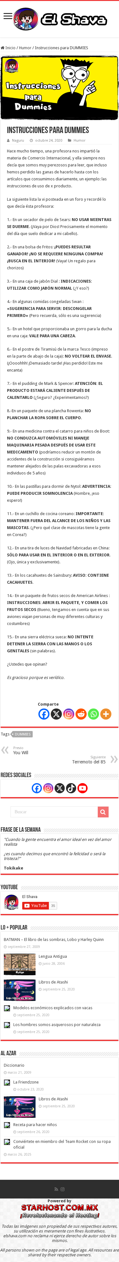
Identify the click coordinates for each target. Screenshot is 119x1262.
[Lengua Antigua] (20, 964)
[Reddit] (81, 714)
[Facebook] (44, 714)
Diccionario (14, 1065)
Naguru (18, 140)
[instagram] (62, 1189)
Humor (25, 47)
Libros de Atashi (53, 982)
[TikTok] (71, 788)
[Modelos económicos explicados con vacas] (7, 1008)
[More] (105, 714)
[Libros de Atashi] (20, 990)
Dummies (22, 734)
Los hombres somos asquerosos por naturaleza (57, 1024)
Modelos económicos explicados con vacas (52, 1007)
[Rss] (56, 1189)
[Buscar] (103, 812)
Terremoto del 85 (89, 759)
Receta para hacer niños (35, 1124)
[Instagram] (68, 714)
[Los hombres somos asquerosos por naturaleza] (7, 1025)
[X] (56, 714)
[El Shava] (59, 18)
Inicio (10, 47)
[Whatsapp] (93, 714)
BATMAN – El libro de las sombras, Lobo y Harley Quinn (54, 939)
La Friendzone (26, 1082)
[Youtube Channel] (82, 788)
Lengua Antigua (53, 956)
